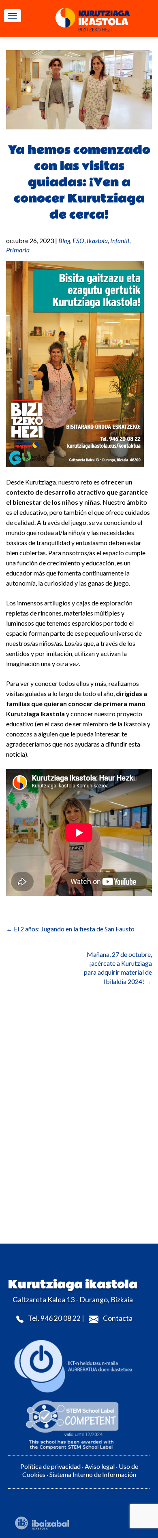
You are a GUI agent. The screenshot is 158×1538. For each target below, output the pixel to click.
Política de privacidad (50, 1466)
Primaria (18, 250)
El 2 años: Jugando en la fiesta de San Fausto (70, 929)
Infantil (119, 240)
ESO (78, 240)
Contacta (117, 1318)
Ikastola (97, 240)
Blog (64, 240)
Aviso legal (100, 1466)
